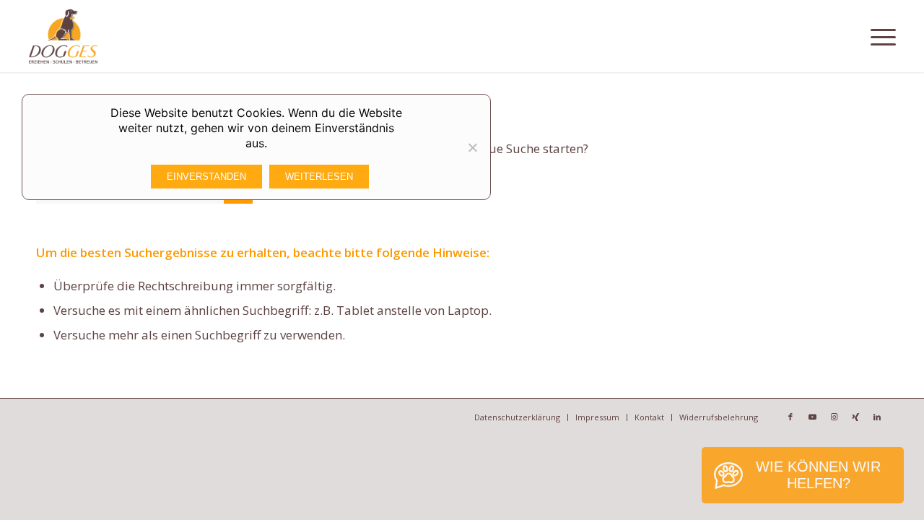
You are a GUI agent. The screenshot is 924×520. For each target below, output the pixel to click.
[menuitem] (883, 36)
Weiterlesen (319, 176)
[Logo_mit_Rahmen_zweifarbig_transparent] (63, 36)
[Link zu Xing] (855, 417)
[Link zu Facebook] (790, 417)
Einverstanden (206, 176)
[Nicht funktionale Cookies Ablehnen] (472, 147)
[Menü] (883, 36)
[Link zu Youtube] (812, 417)
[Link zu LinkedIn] (877, 417)
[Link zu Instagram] (834, 417)
